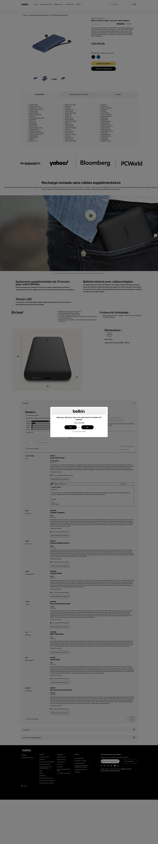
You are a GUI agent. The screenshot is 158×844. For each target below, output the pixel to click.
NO (87, 427)
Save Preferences (80, 431)
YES (70, 427)
